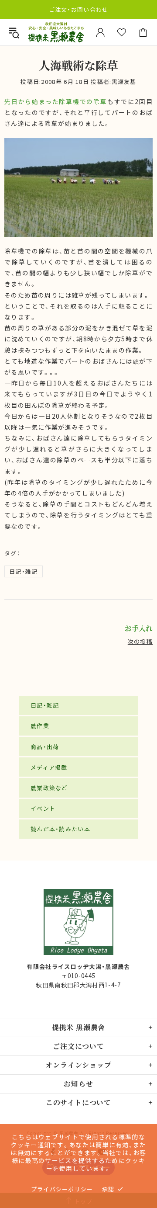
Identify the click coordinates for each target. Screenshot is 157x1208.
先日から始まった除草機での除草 (55, 101)
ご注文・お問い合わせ (79, 9)
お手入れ (139, 628)
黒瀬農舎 (56, 32)
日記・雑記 (23, 571)
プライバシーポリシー (62, 1189)
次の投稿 (140, 641)
